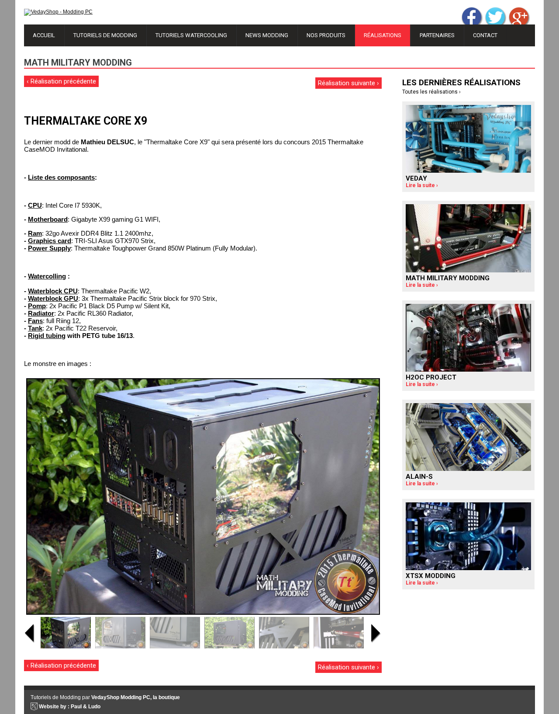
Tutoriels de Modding (105, 35)
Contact (485, 35)
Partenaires (437, 35)
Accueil (44, 35)
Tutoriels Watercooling (191, 35)
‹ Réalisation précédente (61, 81)
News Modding (266, 35)
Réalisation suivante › (348, 83)
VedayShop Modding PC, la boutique (135, 697)
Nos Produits (326, 35)
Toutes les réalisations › (431, 92)
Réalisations (382, 35)
